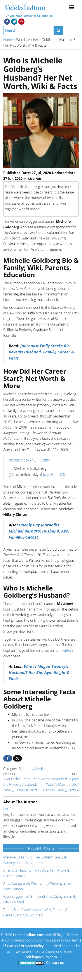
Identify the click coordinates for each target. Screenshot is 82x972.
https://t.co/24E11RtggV (29, 460)
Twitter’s (67, 650)
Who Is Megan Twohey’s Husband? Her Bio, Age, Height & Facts (39, 672)
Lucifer (34, 178)
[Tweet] (17, 758)
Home (8, 39)
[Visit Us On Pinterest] (21, 21)
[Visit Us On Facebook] (6, 21)
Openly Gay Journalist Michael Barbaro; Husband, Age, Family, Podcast (39, 531)
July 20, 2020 (54, 474)
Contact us (55, 962)
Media (40, 768)
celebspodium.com (28, 934)
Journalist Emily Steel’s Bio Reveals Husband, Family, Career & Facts (41, 352)
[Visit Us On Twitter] (14, 21)
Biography (26, 768)
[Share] (7, 758)
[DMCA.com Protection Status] (31, 962)
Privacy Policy (32, 945)
